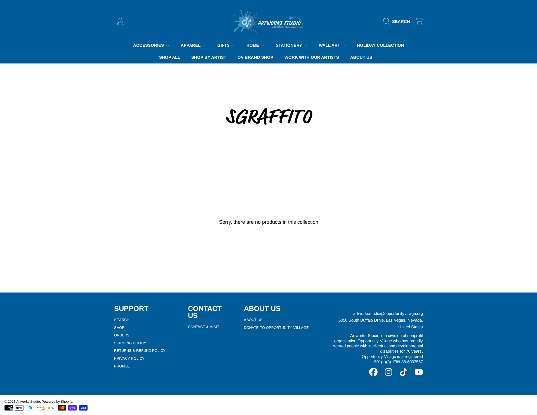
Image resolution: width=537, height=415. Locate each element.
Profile (122, 366)
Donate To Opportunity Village (276, 328)
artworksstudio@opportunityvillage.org (388, 313)
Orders (121, 335)
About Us (361, 57)
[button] (398, 21)
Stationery (289, 45)
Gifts (224, 45)
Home (253, 45)
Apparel (191, 45)
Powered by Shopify (57, 402)
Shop (119, 328)
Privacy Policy (129, 358)
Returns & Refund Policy (140, 350)
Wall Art (330, 45)
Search (121, 320)
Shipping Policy (130, 343)
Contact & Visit (203, 327)
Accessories (149, 45)
